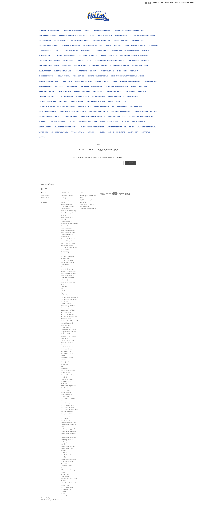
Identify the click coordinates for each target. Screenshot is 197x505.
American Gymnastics (72, 30)
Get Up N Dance (80, 66)
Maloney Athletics (102, 81)
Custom (91, 132)
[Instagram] (149, 3)
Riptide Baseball (98, 96)
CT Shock (57, 50)
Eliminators (68, 61)
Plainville (142, 91)
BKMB (86, 30)
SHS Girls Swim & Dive (96, 101)
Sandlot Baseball (115, 96)
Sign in (177, 2)
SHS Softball (122, 106)
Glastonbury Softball (140, 66)
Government (133, 132)
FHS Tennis (66, 66)
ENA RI (88, 61)
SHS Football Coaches (47, 101)
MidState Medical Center (130, 81)
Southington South (69, 117)
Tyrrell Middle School (109, 122)
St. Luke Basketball (58, 122)
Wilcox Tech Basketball (146, 127)
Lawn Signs (67, 81)
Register (185, 2)
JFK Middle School (46, 76)
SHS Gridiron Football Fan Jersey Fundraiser (57, 106)
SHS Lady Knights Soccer (104, 106)
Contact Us (145, 132)
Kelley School (64, 76)
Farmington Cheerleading (138, 61)
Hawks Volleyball (107, 71)
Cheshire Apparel (122, 35)
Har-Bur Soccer (45, 71)
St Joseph (42, 122)
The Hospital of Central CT (127, 71)
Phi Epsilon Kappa (114, 91)
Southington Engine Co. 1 (121, 112)
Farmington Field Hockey (49, 66)
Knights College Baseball (98, 76)
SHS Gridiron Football (117, 101)
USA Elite (125, 122)
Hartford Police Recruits (86, 71)
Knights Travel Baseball (48, 81)
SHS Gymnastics (84, 106)
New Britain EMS (45, 86)
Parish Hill (97, 91)
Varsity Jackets (45, 127)
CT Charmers (153, 45)
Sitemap (44, 202)
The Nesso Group (151, 81)
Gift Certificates (167, 2)
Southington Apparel (97, 112)
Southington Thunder (117, 117)
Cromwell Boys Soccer (71, 45)
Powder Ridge (81, 96)
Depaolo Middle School (66, 55)
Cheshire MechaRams (101, 40)
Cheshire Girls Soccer (80, 40)
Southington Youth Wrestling (141, 117)
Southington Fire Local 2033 (146, 112)
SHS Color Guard (77, 101)
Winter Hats (43, 132)
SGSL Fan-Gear (133, 96)
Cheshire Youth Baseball (48, 45)
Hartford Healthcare (62, 71)
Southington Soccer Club (49, 117)
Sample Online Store (116, 132)
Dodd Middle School (109, 55)
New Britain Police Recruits (66, 86)
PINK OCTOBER (130, 91)
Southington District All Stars (72, 112)
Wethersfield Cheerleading (92, 127)
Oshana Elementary (82, 91)
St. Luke (72, 122)
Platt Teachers (67, 96)
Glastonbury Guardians (119, 66)
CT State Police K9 (101, 50)
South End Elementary (48, 112)
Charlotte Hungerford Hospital (72, 35)
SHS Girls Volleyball (59, 132)
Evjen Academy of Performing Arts (108, 61)
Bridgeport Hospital (102, 30)
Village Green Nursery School (66, 127)
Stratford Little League (88, 122)
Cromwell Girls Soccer (92, 45)
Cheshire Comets (61, 40)
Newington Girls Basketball (116, 86)
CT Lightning (44, 50)
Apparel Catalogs (78, 132)
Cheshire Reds (137, 40)
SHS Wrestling (136, 106)
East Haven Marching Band (49, 61)
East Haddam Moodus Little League (134, 55)
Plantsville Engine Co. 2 (48, 96)
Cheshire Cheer (45, 40)
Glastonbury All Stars (98, 66)
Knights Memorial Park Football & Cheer (127, 76)
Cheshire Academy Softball (101, 35)
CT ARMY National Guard (133, 45)
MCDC (115, 81)
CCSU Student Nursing (47, 35)
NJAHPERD (143, 86)
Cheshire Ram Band (120, 40)
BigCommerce (52, 498)
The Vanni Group (138, 122)
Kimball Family (78, 76)
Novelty (102, 132)
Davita (144, 50)
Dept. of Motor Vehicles (87, 55)
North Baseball (65, 91)
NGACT (133, 86)
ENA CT (80, 61)
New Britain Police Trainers (91, 86)
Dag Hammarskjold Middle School (125, 50)
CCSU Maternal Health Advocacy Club (129, 30)
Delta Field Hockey (46, 55)
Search (156, 2)
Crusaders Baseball (113, 45)
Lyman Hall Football (83, 81)
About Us (42, 137)
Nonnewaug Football (47, 91)
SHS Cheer (63, 101)
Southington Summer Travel (92, 117)
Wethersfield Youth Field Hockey (120, 127)
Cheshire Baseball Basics (144, 35)
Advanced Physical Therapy (50, 30)
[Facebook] (146, 3)
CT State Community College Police (77, 50)
